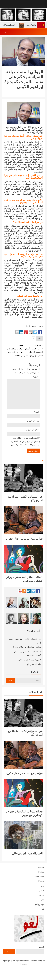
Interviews (39, 876)
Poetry (41, 881)
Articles (40, 867)
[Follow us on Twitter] (33, 591)
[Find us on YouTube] (20, 591)
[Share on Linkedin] (21, 332)
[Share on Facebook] (40, 332)
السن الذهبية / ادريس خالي (29, 660)
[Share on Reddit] (31, 332)
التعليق (36, 376)
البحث (41, 947)
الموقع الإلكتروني (33, 429)
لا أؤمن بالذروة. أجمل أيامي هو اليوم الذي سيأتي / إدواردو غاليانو (34, 350)
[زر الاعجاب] (39, 338)
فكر (42, 900)
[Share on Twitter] (35, 332)
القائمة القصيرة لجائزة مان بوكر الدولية (24, 131)
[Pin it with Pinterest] (26, 332)
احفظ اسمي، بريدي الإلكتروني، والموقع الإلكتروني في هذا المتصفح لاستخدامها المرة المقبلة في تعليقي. (25, 441)
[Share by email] (17, 332)
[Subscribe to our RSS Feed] (24, 591)
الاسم (37, 412)
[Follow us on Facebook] (38, 591)
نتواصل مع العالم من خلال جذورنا (24, 538)
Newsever (35, 961)
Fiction (41, 872)
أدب (42, 886)
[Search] (4, 31)
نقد (43, 909)
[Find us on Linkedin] (29, 591)
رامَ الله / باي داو (37, 25)
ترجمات (41, 895)
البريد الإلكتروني (32, 420)
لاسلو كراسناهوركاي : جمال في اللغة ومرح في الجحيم (15, 350)
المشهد (41, 890)
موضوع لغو (39, 904)
